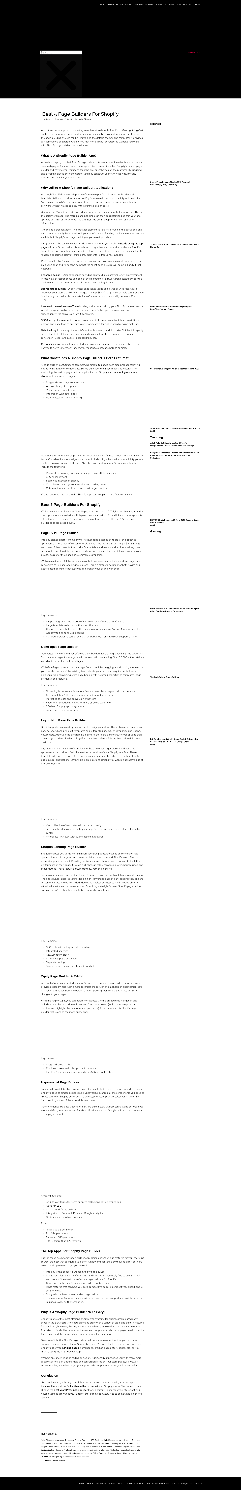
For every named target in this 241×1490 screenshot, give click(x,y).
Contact (176, 1484)
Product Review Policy (157, 1484)
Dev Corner (194, 4)
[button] (61, 29)
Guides (159, 4)
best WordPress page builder (70, 1390)
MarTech (139, 4)
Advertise (101, 1484)
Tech (102, 4)
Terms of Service (134, 1484)
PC (166, 4)
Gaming (110, 4)
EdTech (119, 4)
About (90, 1484)
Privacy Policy (116, 1484)
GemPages (77, 661)
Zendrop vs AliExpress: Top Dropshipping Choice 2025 (175, 428)
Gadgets (149, 4)
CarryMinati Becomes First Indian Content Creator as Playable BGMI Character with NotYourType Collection (174, 455)
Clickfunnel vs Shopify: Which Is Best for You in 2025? (174, 369)
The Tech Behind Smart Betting (164, 677)
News (171, 4)
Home (81, 1484)
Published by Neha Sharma (54, 1460)
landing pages (71, 1348)
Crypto (128, 4)
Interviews (182, 4)
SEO (58, 1205)
